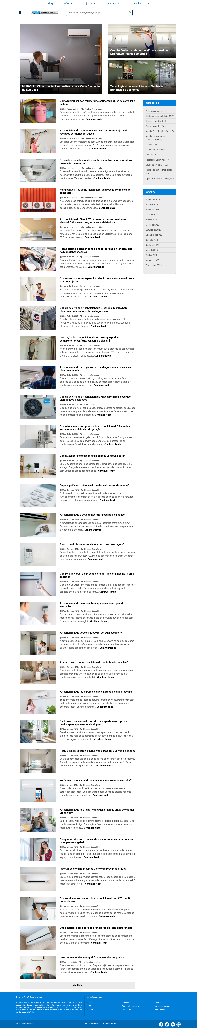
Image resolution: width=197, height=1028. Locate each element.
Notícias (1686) (153, 155)
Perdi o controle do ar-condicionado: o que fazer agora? (92, 544)
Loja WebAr (90, 3)
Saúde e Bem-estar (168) (157, 165)
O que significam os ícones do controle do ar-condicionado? (94, 485)
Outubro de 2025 (153, 230)
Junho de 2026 (152, 210)
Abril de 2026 (151, 220)
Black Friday (93, 1009)
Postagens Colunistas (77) (157, 160)
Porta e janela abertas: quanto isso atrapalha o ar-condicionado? (97, 750)
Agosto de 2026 (153, 199)
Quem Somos (159, 1009)
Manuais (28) (152, 145)
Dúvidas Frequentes (162, 1006)
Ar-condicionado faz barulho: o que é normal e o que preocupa (96, 691)
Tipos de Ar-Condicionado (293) (160, 178)
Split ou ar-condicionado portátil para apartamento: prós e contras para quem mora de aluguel (93, 723)
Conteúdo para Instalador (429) (160, 116)
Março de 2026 (152, 225)
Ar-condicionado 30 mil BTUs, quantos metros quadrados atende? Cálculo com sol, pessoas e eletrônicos (93, 221)
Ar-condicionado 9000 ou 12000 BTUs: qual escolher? (91, 632)
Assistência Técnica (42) (156, 111)
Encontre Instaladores (130, 1006)
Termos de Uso (110, 1024)
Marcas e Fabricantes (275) (158, 150)
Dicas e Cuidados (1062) (156, 126)
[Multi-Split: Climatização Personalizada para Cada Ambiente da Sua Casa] (61, 58)
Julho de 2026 (152, 204)
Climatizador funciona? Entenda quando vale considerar (92, 455)
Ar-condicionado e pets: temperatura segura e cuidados (92, 514)
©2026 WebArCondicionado (27, 1024)
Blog (50, 3)
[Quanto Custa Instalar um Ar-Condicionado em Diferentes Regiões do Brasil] (142, 45)
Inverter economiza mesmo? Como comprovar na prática (93, 868)
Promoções (126, 1009)
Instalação (114, 3)
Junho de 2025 (152, 245)
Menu (25, 12)
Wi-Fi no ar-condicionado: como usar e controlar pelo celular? (96, 780)
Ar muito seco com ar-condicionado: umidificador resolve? (94, 662)
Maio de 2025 (152, 250)
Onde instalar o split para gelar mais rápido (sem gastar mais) (96, 927)
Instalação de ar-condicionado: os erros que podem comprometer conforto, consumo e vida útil (89, 339)
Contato (157, 1003)
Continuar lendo (94, 119)
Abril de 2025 (151, 255)
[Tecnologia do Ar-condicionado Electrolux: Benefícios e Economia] (142, 79)
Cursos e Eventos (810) (156, 121)
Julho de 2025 (152, 240)
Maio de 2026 (152, 215)
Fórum (68, 3)
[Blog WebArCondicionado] (44, 12)
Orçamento (125, 1003)
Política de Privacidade (94, 1024)
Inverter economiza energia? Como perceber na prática (92, 957)
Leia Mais (30, 1012)
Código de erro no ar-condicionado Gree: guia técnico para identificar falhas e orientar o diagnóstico (94, 309)
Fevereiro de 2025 (154, 265)
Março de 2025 (152, 260)
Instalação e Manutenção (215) (160, 131)
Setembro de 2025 (154, 235)
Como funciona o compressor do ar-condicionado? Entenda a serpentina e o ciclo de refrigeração (95, 428)
